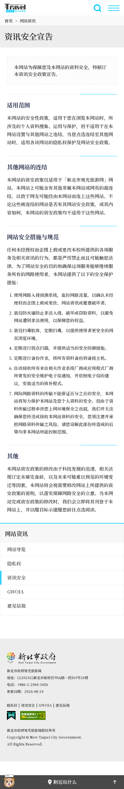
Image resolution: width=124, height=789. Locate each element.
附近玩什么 (65, 782)
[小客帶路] (9, 782)
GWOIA (45, 705)
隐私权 (12, 705)
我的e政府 (11, 715)
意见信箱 (62, 705)
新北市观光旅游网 (18, 8)
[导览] (113, 8)
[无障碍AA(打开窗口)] (33, 715)
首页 (9, 21)
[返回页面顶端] (115, 782)
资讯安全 (28, 705)
